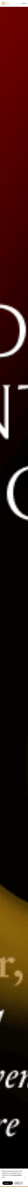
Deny (17, 1183)
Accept (6, 1183)
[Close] (25, 1177)
